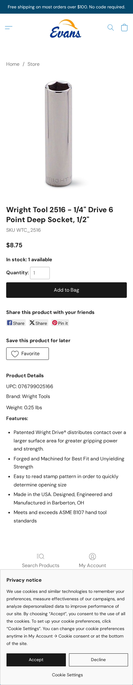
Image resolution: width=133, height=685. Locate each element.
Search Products (40, 565)
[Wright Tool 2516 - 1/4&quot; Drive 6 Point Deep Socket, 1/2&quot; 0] (66, 134)
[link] (67, 672)
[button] (66, 28)
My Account (92, 565)
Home (12, 64)
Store (34, 64)
